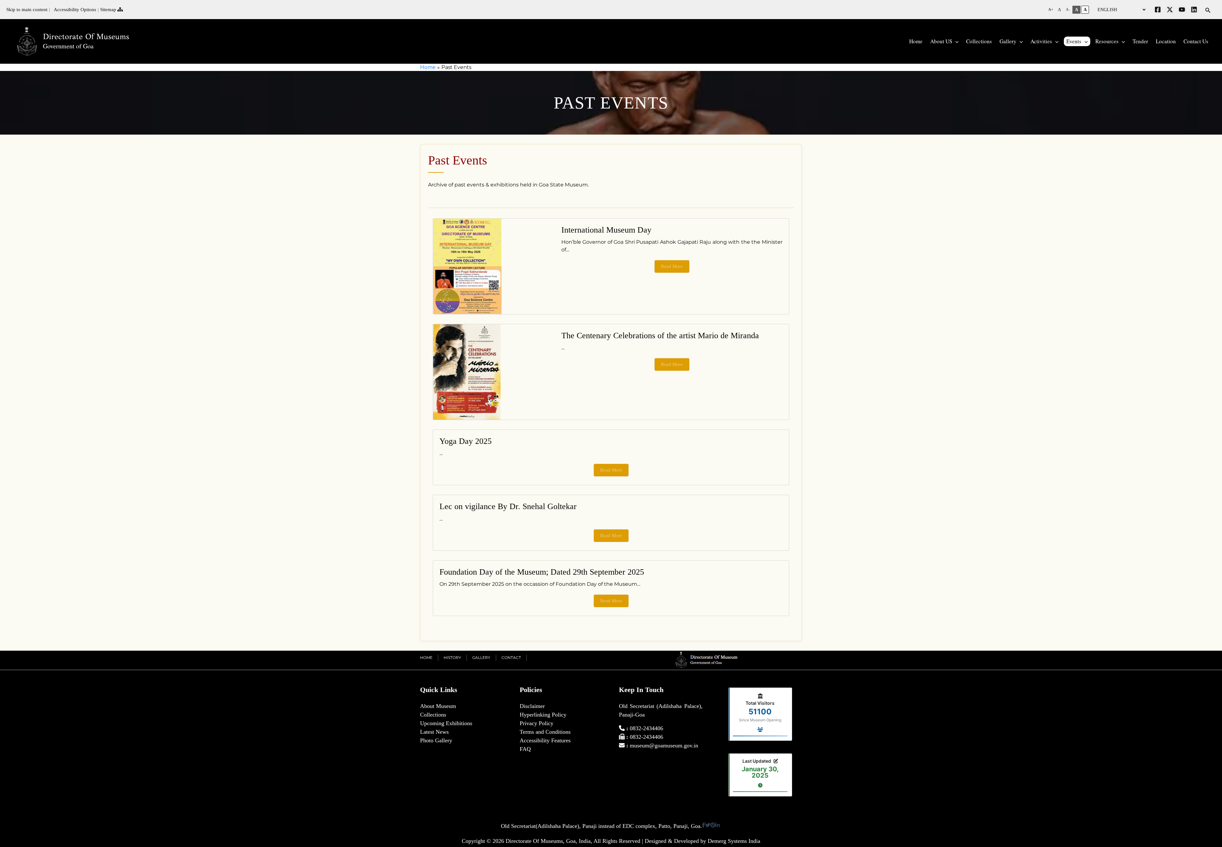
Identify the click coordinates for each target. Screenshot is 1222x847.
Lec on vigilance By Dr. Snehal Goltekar (508, 506)
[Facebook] (1157, 9)
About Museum (438, 706)
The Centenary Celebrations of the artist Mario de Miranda (660, 335)
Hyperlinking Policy (543, 714)
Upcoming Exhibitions (446, 723)
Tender (1140, 41)
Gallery (1008, 41)
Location (1166, 41)
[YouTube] (1182, 9)
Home (916, 41)
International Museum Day (606, 229)
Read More (672, 266)
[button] (1051, 10)
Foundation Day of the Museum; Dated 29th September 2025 (541, 572)
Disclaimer (532, 706)
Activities (1041, 41)
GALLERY (481, 657)
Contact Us (1195, 41)
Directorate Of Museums (86, 36)
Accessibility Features (545, 740)
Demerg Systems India (734, 841)
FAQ (525, 749)
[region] (611, 103)
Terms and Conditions (545, 732)
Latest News (434, 732)
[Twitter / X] (1170, 9)
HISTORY (452, 657)
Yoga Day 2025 (465, 441)
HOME (426, 657)
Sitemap (108, 9)
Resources (1107, 41)
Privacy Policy (536, 723)
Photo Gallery (436, 740)
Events (1073, 41)
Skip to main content (26, 9)
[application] (955, 41)
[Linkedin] (1194, 9)
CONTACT (511, 657)
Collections (979, 41)
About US (941, 41)
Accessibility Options (74, 9)
